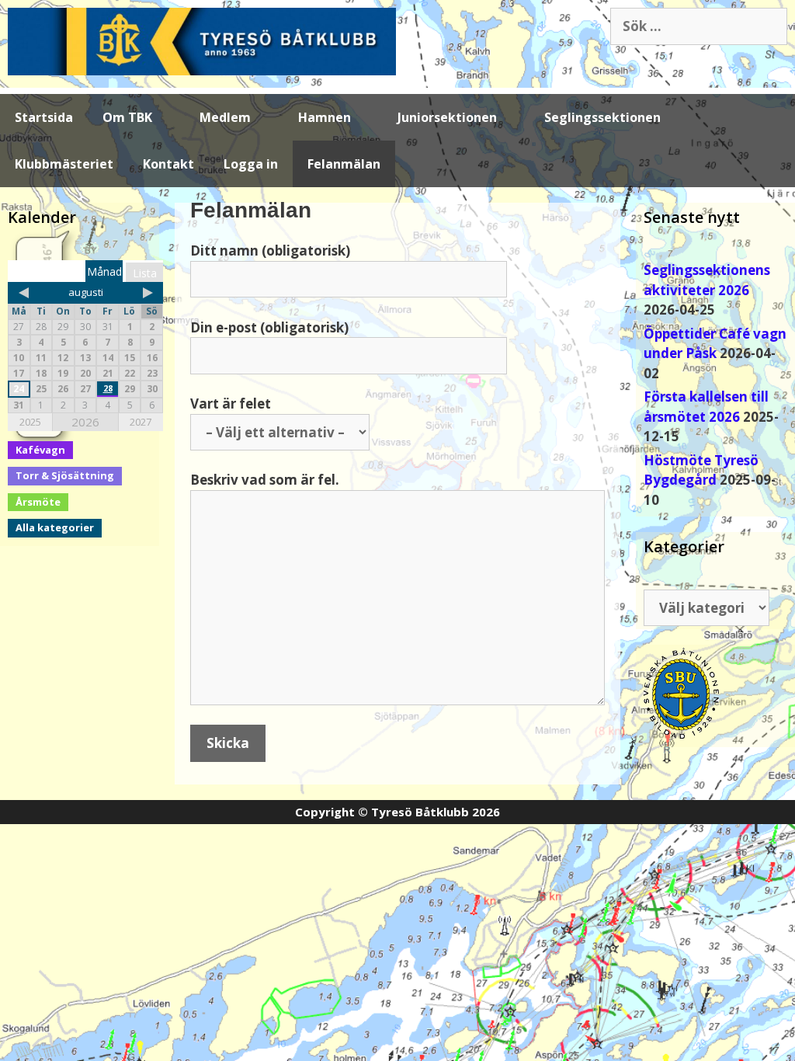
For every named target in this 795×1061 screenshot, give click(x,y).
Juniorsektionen (447, 117)
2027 (140, 422)
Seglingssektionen (602, 117)
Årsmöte (38, 502)
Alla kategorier (55, 527)
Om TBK (127, 117)
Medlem (225, 117)
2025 (30, 422)
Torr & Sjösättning (65, 475)
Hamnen (324, 117)
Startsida (44, 117)
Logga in (251, 163)
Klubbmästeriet (64, 163)
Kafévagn (40, 450)
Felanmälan (343, 163)
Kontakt (168, 163)
